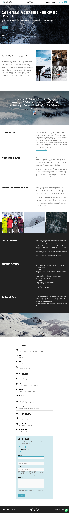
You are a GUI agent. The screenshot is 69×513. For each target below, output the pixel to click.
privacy (27, 490)
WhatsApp (22, 451)
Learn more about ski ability (41, 149)
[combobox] (19, 469)
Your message (20, 477)
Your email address (21, 461)
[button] (66, 510)
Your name (20, 455)
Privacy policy (4, 509)
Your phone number (21, 466)
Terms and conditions (11, 509)
